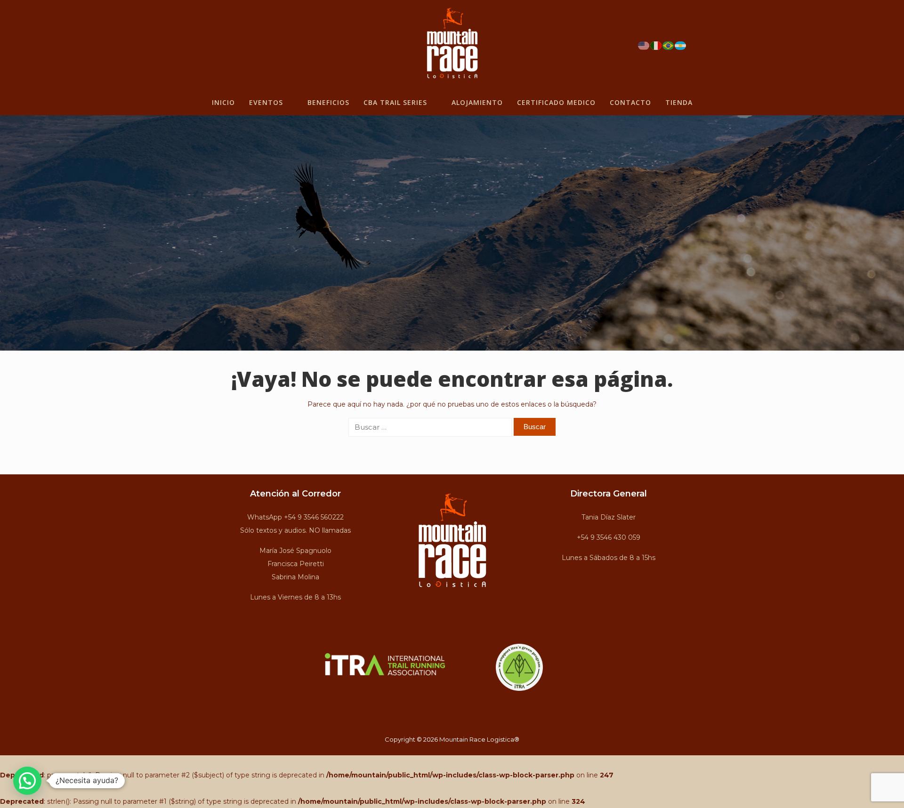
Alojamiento (477, 102)
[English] (644, 44)
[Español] (681, 44)
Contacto (630, 102)
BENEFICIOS (328, 102)
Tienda (679, 102)
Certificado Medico (556, 102)
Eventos (266, 102)
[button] (27, 781)
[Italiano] (656, 44)
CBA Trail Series (395, 102)
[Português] (668, 44)
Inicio (223, 102)
